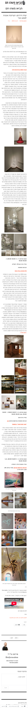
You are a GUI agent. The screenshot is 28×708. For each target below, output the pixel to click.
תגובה (5, 687)
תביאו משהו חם (14, 8)
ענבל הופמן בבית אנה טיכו (19, 69)
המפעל (10, 617)
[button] (21, 500)
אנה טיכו (20, 617)
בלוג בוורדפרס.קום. (22, 703)
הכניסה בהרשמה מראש (20, 467)
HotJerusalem (23, 21)
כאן (8, 421)
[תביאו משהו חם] (14, 2)
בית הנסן (15, 617)
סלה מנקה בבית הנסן (21, 271)
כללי (9, 21)
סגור (25, 424)
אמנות (24, 617)
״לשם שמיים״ (23, 332)
